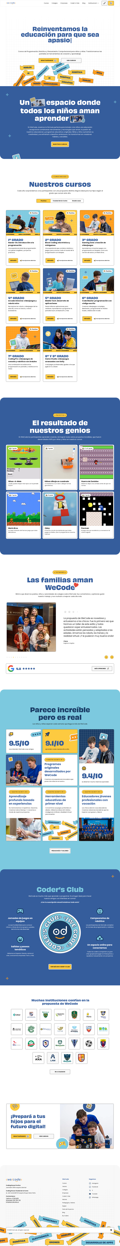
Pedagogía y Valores (68, 1203)
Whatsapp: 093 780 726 (13, 1200)
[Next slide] (112, 657)
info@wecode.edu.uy (12, 1202)
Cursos (46, 3)
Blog (83, 3)
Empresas (64, 3)
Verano (64, 1186)
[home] (11, 3)
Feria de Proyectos (68, 1209)
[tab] (11, 657)
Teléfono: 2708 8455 (12, 1198)
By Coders (65, 1216)
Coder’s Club (74, 3)
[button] (93, 3)
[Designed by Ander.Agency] (111, 1230)
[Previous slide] (106, 657)
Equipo (64, 1206)
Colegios (55, 3)
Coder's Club (66, 1196)
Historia (64, 1199)
